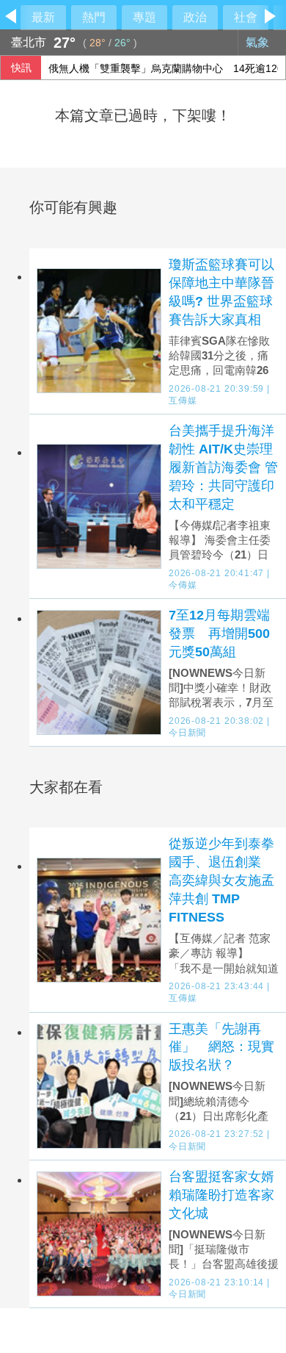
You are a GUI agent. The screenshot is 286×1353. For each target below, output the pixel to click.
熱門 (94, 17)
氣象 (259, 42)
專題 (144, 17)
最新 (43, 17)
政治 (195, 17)
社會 (245, 17)
